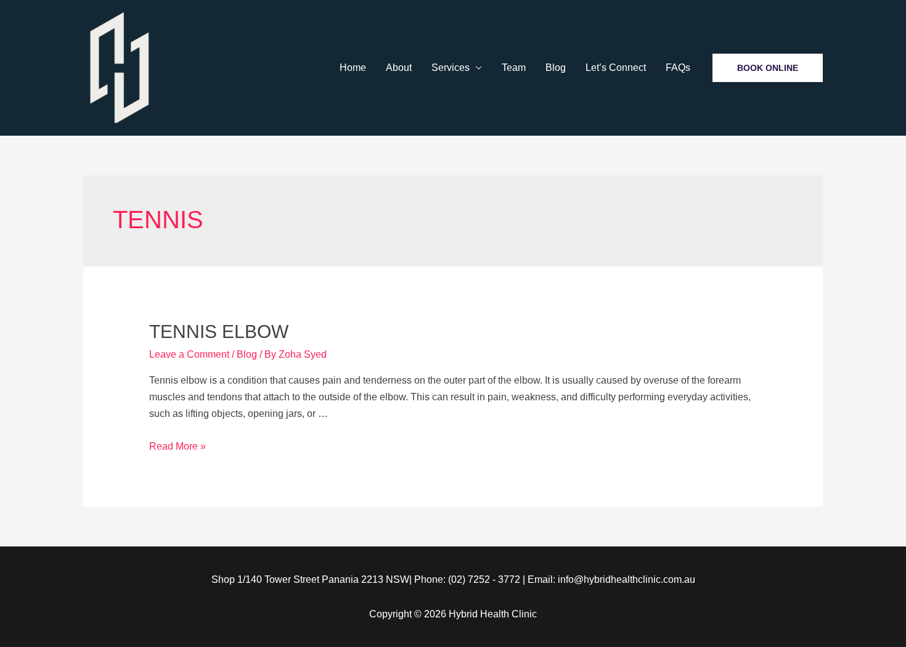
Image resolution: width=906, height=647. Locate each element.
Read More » (177, 446)
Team (514, 67)
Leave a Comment (189, 354)
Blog (555, 67)
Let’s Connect (616, 67)
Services (450, 67)
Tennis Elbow (218, 331)
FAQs (678, 67)
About (399, 67)
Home (353, 67)
